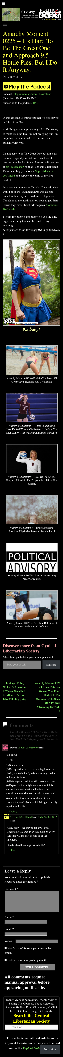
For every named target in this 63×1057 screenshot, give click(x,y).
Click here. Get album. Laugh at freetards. (34, 1009)
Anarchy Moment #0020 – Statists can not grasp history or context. (31, 577)
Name (9, 917)
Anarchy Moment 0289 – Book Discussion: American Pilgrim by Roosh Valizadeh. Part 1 (32, 529)
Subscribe (51, 664)
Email (9, 929)
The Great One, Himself (21, 817)
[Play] (27, 89)
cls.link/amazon (15, 167)
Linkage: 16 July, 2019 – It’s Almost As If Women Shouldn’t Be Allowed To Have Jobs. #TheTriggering (15, 691)
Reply (13, 811)
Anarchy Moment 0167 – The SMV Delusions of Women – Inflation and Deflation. (32, 624)
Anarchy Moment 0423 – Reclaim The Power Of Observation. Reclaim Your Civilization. (32, 379)
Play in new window (25, 94)
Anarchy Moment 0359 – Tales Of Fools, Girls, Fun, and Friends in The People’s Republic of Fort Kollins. (32, 480)
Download (45, 94)
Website (9, 941)
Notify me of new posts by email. (27, 960)
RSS (35, 103)
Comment (11, 889)
